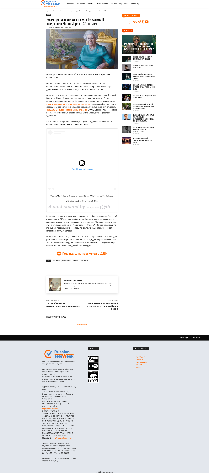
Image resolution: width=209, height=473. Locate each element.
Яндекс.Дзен (140, 357)
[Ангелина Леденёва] (55, 284)
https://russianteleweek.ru (52, 409)
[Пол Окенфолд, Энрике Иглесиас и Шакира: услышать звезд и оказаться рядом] (126, 129)
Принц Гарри (84, 260)
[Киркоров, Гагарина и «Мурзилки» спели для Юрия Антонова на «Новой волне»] (126, 87)
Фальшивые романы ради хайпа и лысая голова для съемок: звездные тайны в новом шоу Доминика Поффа (143, 118)
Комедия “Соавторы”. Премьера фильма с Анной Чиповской (142, 58)
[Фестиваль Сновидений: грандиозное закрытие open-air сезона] (126, 140)
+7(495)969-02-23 (61, 392)
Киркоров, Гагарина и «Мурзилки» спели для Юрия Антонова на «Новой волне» (144, 87)
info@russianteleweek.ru (62, 438)
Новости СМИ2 (82, 324)
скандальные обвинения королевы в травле (66, 109)
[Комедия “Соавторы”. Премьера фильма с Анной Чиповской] (126, 59)
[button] (165, 3)
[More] (86, 267)
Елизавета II (56, 260)
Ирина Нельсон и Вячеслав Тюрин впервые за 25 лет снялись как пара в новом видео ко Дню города (139, 46)
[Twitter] (71, 267)
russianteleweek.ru (50, 6)
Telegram (139, 365)
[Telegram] (76, 267)
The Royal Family (92, 208)
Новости (75, 260)
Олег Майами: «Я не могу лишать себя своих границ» (144, 97)
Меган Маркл (66, 260)
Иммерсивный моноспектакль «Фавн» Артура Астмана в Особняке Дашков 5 (144, 76)
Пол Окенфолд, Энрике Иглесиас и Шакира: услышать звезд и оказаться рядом (143, 130)
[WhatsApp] (81, 267)
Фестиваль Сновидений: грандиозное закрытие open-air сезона (143, 140)
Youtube (138, 367)
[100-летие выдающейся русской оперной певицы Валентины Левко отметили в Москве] (126, 106)
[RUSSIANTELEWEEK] (50, 2)
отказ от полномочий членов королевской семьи (68, 103)
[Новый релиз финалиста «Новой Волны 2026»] (126, 67)
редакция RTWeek (129, 51)
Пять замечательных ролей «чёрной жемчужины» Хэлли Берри (102, 306)
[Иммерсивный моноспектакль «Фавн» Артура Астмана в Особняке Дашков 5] (126, 76)
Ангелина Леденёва (56, 27)
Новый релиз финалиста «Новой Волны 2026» (143, 67)
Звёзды (55, 11)
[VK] (66, 267)
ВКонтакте (139, 359)
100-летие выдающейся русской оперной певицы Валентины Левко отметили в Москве (143, 106)
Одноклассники (141, 362)
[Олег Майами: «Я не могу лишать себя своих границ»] (126, 97)
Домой (49, 11)
